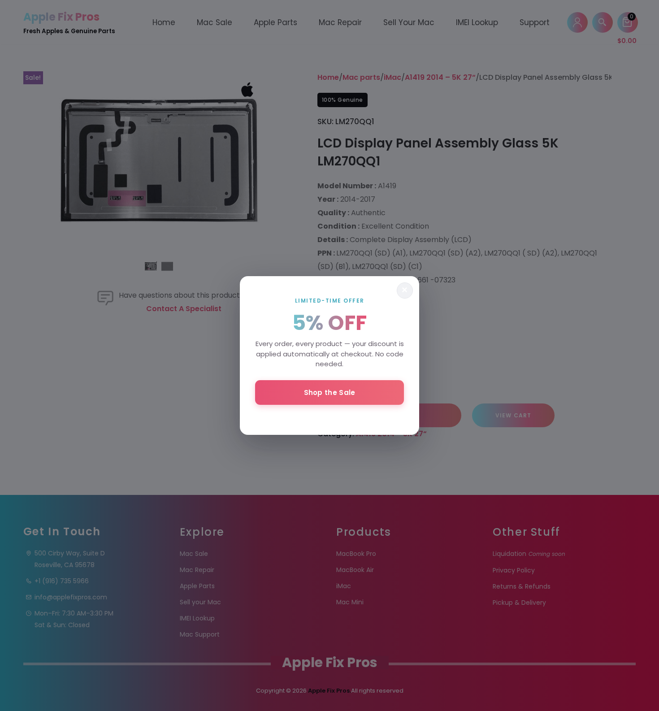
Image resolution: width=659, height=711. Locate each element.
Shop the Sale (330, 392)
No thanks (329, 416)
